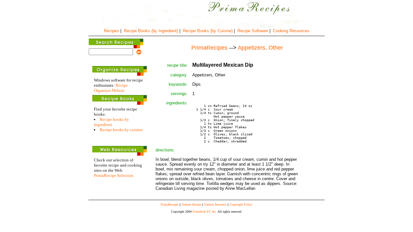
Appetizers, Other (260, 47)
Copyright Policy (241, 204)
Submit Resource (215, 204)
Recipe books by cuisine (121, 129)
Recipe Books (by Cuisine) (208, 30)
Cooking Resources (291, 30)
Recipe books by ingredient (111, 122)
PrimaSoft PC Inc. (205, 211)
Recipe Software (252, 30)
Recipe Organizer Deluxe (111, 88)
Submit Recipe (191, 204)
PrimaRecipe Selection (114, 175)
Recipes (111, 30)
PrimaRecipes (169, 204)
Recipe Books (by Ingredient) (151, 30)
